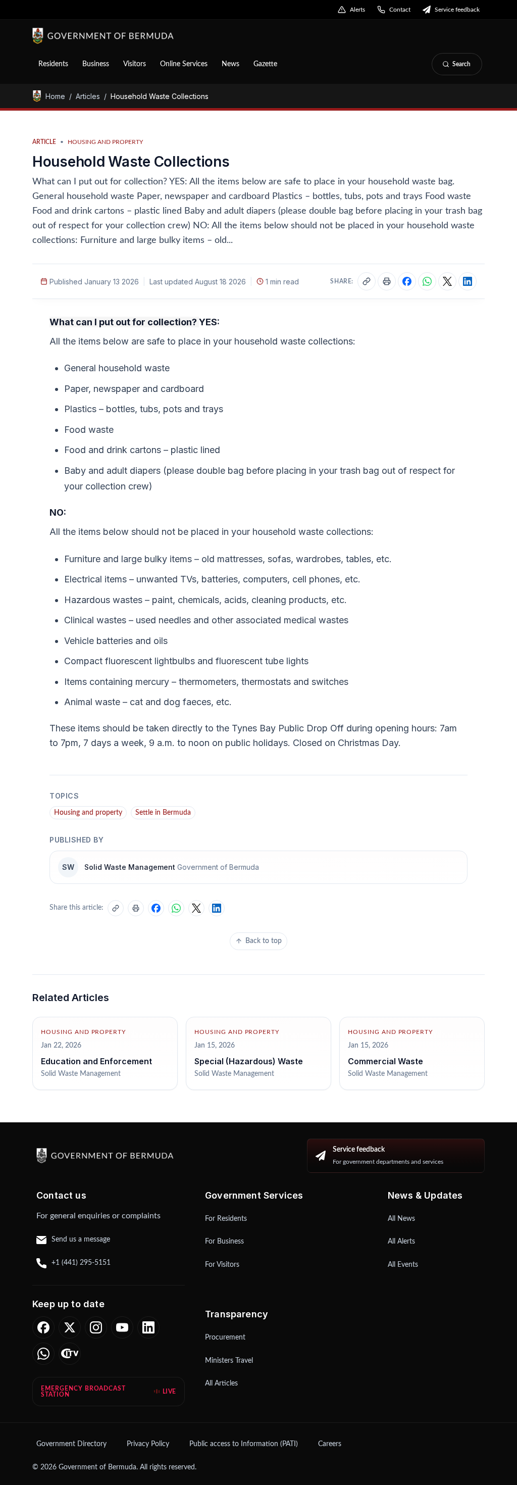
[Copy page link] (366, 281)
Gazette (265, 64)
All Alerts (401, 1241)
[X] (70, 1327)
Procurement (225, 1337)
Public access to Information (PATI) (243, 1444)
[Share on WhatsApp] (427, 281)
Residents (53, 64)
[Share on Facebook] (407, 281)
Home (55, 96)
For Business (224, 1241)
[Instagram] (96, 1327)
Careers (329, 1444)
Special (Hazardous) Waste (248, 1061)
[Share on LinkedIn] (467, 281)
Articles (88, 96)
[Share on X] (447, 281)
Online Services (184, 64)
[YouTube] (122, 1327)
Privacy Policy (148, 1444)
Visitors (134, 64)
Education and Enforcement (96, 1061)
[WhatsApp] (43, 1354)
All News (401, 1218)
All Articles (221, 1383)
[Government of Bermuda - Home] (157, 36)
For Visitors (222, 1264)
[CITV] (70, 1354)
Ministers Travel (229, 1360)
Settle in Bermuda (163, 812)
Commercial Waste (385, 1061)
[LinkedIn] (148, 1327)
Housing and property (88, 812)
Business (95, 64)
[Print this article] (387, 281)
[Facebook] (43, 1327)
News (230, 64)
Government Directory (71, 1444)
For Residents (226, 1218)
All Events (403, 1264)
